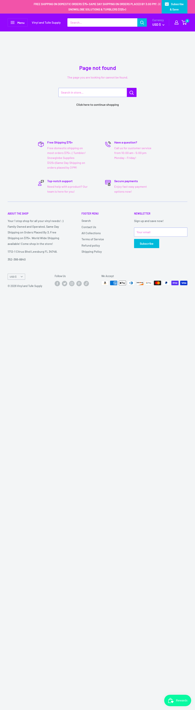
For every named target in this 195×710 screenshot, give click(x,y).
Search (86, 220)
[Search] (142, 22)
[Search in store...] (132, 92)
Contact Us (89, 227)
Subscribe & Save (177, 6)
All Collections (91, 233)
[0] (184, 22)
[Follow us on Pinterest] (79, 283)
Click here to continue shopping (97, 104)
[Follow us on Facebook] (57, 283)
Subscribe (146, 243)
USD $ (13, 276)
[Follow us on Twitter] (64, 283)
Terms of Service (93, 239)
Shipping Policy (92, 251)
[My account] (176, 22)
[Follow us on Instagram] (71, 283)
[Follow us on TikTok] (86, 283)
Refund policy (91, 245)
